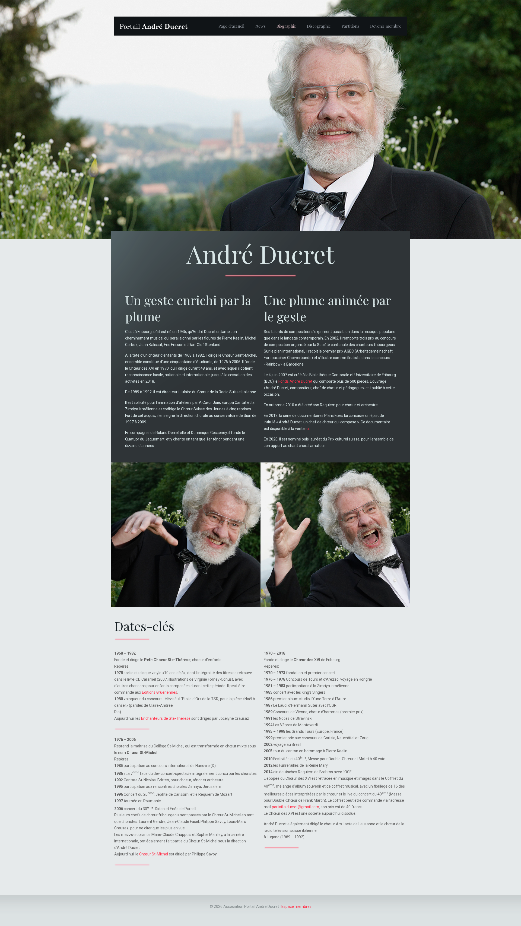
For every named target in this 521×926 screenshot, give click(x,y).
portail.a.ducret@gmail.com (295, 807)
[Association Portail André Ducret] (154, 26)
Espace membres (296, 906)
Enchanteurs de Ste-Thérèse (165, 718)
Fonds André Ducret (295, 381)
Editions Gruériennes (159, 692)
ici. (308, 428)
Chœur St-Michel (153, 854)
